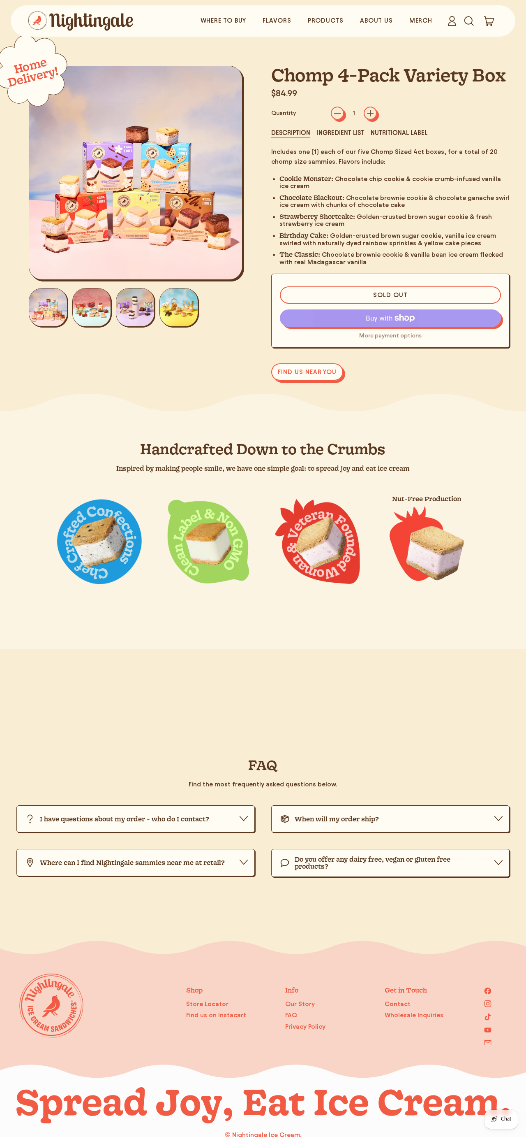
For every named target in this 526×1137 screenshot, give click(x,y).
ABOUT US (376, 20)
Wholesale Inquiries (414, 1014)
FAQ (291, 1014)
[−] (337, 113)
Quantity (283, 113)
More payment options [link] (390, 335)
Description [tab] (290, 132)
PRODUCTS (326, 20)
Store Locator (207, 1003)
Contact (398, 1003)
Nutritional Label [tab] (399, 132)
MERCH (420, 20)
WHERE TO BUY (224, 20)
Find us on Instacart (216, 1014)
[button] (468, 21)
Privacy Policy (305, 1026)
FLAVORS (277, 20)
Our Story (300, 1003)
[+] (370, 113)
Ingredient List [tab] (340, 132)
